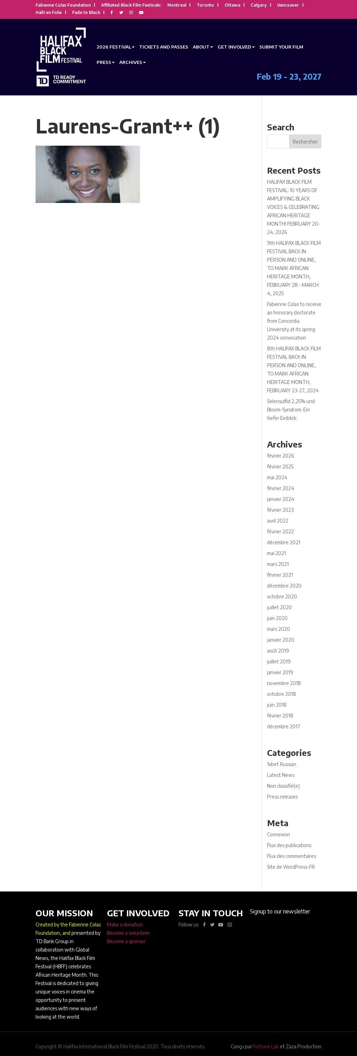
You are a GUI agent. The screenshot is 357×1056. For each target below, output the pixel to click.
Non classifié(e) (283, 786)
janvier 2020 (280, 640)
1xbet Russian (281, 764)
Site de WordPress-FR (291, 867)
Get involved (234, 47)
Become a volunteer (128, 933)
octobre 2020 (282, 596)
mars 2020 (278, 629)
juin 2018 (277, 705)
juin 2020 (277, 618)
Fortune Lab (266, 1046)
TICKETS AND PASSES (163, 47)
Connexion (278, 834)
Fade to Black (86, 12)
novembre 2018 (284, 683)
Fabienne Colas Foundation (63, 5)
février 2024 (280, 488)
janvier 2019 (280, 672)
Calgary (259, 5)
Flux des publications (289, 845)
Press (104, 62)
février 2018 (280, 716)
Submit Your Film (281, 47)
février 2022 (280, 531)
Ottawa (232, 5)
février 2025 (280, 466)
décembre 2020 (284, 586)
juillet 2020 (279, 607)
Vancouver (288, 5)
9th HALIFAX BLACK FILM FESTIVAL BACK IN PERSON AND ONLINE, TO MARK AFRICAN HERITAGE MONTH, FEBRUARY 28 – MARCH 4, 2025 (294, 268)
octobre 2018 (281, 694)
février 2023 (280, 510)
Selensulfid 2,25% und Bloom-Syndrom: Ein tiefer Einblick (291, 409)
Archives (130, 62)
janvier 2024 (280, 499)
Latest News (281, 775)
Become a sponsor (126, 941)
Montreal (176, 5)
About (201, 47)
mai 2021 (276, 553)
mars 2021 (278, 564)
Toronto (205, 5)
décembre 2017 (283, 726)
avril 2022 (277, 521)
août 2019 (278, 651)
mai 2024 (277, 477)
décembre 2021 (283, 542)
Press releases (282, 797)
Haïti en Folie (49, 12)
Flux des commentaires (291, 856)
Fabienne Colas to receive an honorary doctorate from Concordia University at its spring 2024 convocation (294, 321)
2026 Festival (114, 47)
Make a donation (125, 924)
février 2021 (280, 575)
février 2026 (280, 456)
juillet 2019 (279, 661)
